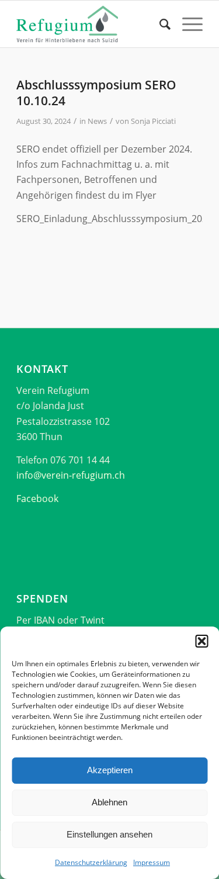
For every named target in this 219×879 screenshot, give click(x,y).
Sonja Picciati (153, 121)
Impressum (151, 862)
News (97, 121)
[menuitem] (159, 24)
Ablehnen (109, 802)
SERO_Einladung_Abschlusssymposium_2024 (114, 218)
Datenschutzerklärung (91, 862)
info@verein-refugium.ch (70, 475)
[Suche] (159, 24)
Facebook (37, 498)
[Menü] (187, 24)
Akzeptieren (110, 770)
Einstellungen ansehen (109, 834)
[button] (201, 641)
